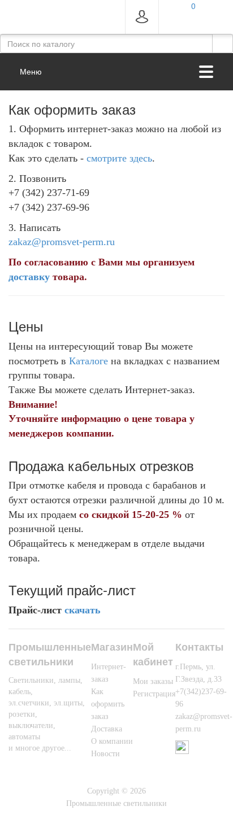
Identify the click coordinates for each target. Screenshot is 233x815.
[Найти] (222, 43)
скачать (82, 610)
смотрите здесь (119, 158)
